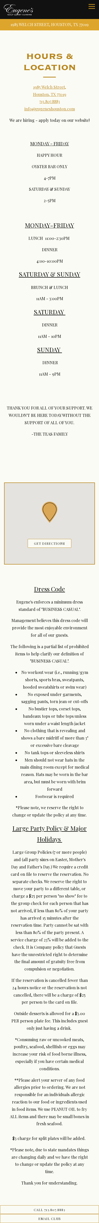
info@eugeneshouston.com (49, 108)
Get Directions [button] (49, 543)
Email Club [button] (49, 1218)
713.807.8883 (49, 101)
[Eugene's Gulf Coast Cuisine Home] (18, 9)
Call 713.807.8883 (49, 1210)
